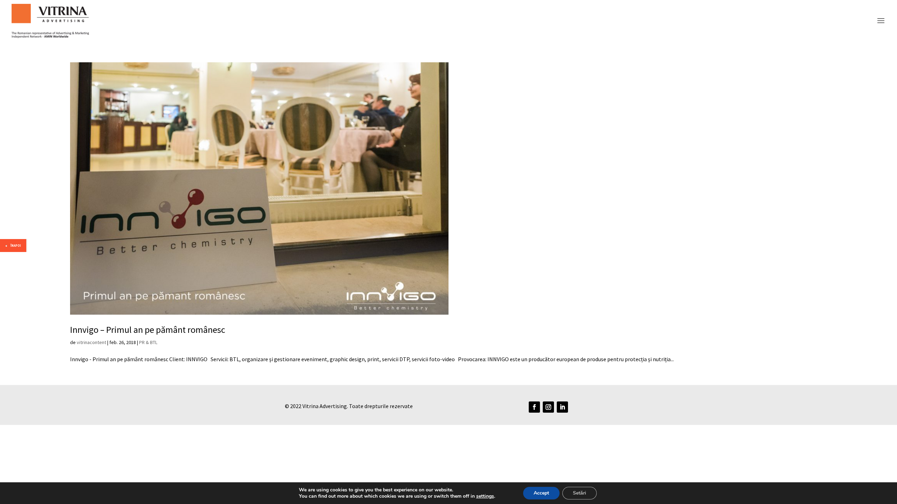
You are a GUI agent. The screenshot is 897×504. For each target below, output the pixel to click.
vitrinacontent (91, 342)
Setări (579, 493)
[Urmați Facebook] (534, 407)
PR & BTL (148, 342)
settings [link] (485, 496)
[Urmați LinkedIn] (562, 407)
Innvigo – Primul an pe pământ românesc (147, 329)
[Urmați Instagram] (548, 407)
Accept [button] (541, 493)
